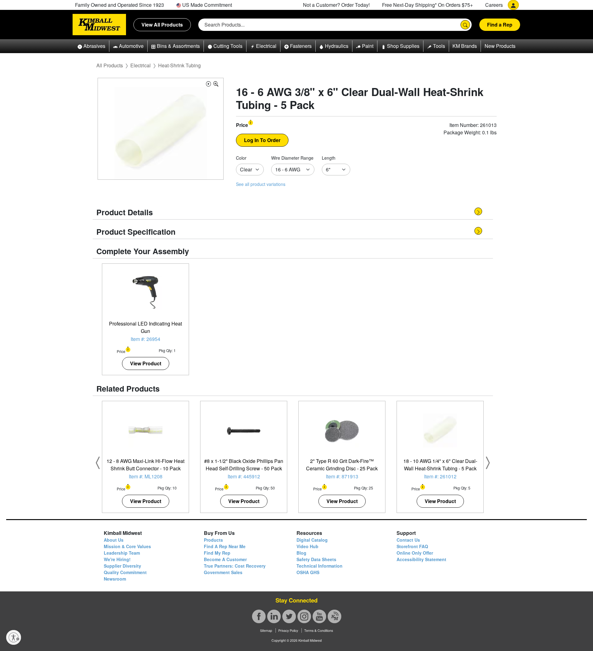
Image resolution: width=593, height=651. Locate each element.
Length (328, 158)
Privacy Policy (288, 630)
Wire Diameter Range (292, 158)
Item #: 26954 (145, 338)
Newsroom (115, 579)
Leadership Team (122, 553)
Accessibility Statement (421, 559)
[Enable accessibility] (13, 637)
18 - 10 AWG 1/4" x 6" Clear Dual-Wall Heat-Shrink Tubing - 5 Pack (440, 464)
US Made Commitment (206, 4)
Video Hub (307, 546)
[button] (91, 46)
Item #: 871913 (342, 476)
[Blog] (334, 616)
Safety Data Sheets (316, 559)
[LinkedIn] (274, 616)
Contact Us (408, 540)
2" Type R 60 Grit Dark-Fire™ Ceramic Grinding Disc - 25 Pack (342, 464)
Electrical (140, 65)
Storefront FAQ (412, 546)
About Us (114, 540)
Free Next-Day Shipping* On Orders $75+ (427, 4)
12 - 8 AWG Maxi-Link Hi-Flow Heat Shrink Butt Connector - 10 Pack (145, 464)
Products (213, 540)
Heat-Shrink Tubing (179, 65)
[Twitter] (289, 616)
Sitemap (266, 630)
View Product (145, 363)
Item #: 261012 (440, 476)
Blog (301, 553)
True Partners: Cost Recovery (235, 566)
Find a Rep (499, 24)
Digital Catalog (312, 540)
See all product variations (260, 184)
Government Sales (223, 572)
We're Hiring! (117, 559)
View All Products (162, 24)
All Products (109, 65)
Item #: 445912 (244, 476)
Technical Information (319, 566)
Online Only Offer (415, 553)
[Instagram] (304, 616)
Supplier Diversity (122, 566)
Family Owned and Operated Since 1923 (119, 4)
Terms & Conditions (318, 630)
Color (241, 158)
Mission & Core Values (127, 546)
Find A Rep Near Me (225, 546)
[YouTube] (319, 616)
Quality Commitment (125, 572)
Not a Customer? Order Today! (336, 4)
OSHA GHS (307, 572)
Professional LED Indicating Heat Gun (145, 327)
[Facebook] (259, 616)
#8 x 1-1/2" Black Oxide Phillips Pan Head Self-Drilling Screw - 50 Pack (243, 464)
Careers (494, 4)
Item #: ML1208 (145, 476)
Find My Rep (217, 553)
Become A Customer (225, 559)
